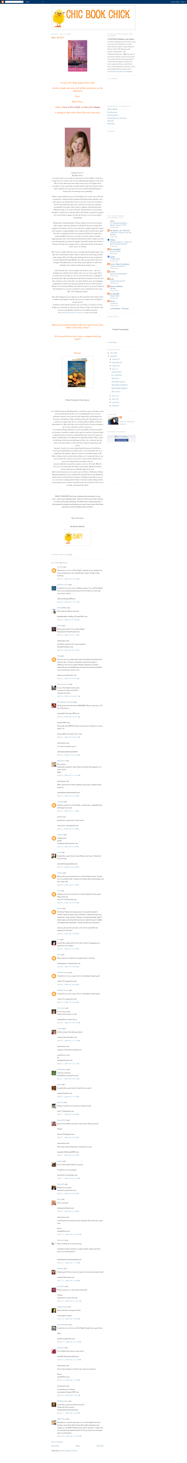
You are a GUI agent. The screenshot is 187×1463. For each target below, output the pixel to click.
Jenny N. (60, 1102)
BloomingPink (115, 249)
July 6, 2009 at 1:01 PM (68, 796)
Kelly (59, 1199)
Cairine (59, 873)
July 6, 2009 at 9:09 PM (68, 984)
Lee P (59, 852)
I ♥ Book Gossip (62, 972)
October (115, 359)
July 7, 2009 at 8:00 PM (68, 1114)
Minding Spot (112, 112)
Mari (59, 954)
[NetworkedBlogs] (121, 436)
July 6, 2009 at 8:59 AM (68, 620)
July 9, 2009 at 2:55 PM (68, 1211)
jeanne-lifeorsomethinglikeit (118, 274)
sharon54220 (61, 1120)
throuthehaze (61, 1069)
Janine (112, 256)
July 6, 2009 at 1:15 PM (68, 811)
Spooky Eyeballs (115, 251)
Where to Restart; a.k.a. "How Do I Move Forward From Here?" (121, 243)
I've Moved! (114, 303)
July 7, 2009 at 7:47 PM (68, 1096)
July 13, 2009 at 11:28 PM (69, 1359)
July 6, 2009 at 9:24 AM (68, 650)
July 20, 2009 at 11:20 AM (69, 1436)
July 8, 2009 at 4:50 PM (68, 1193)
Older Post (100, 1446)
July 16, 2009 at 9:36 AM (68, 1395)
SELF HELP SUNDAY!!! (120, 385)
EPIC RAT (111, 124)
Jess (58, 939)
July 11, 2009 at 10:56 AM (69, 1234)
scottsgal (60, 801)
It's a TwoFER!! (117, 375)
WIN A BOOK (112, 109)
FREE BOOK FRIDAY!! (120, 388)
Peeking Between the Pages (116, 118)
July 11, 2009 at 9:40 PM (68, 1280)
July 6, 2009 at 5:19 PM (68, 885)
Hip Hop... (113, 288)
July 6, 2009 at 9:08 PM (68, 966)
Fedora (59, 908)
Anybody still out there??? (118, 266)
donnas (59, 1161)
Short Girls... (116, 378)
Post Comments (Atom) (69, 1450)
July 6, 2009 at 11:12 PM (68, 1040)
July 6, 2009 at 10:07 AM (68, 717)
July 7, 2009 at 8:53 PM (68, 1155)
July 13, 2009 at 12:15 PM (69, 1342)
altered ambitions (116, 286)
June (114, 396)
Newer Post (55, 1446)
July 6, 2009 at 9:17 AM (68, 635)
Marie (59, 1084)
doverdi (60, 567)
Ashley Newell (62, 1307)
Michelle (110, 121)
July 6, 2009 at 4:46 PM (68, 867)
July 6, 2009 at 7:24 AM (68, 579)
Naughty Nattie (114, 296)
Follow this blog (121, 440)
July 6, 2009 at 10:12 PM (68, 1022)
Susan (112, 221)
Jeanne (112, 271)
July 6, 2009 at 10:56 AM (68, 755)
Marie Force (61, 760)
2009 (112, 356)
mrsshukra (60, 1347)
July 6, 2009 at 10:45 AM (68, 737)
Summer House (117, 372)
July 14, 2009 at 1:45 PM (68, 1380)
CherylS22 (61, 1286)
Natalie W (60, 1184)
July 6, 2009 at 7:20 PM (68, 933)
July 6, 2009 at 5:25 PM (68, 903)
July (114, 369)
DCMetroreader (62, 1401)
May (114, 399)
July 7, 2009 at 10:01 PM (68, 1178)
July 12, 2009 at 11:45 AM (69, 1301)
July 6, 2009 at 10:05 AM (68, 696)
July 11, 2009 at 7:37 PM (68, 1263)
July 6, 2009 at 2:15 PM (68, 829)
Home (78, 1446)
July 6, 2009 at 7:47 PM (68, 949)
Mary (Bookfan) (62, 1324)
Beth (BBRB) (62, 608)
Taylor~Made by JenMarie (119, 264)
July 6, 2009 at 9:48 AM (68, 678)
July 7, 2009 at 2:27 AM (68, 1063)
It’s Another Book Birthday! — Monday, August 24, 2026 (119, 224)
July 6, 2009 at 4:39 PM (68, 846)
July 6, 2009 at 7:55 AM (68, 602)
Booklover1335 (62, 584)
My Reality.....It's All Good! (120, 230)
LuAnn (59, 1028)
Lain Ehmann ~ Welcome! (119, 308)
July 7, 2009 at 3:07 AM (68, 1079)
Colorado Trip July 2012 (117, 281)
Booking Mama (112, 115)
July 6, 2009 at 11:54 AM (68, 775)
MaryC (112, 301)
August (115, 366)
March (114, 405)
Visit (112, 342)
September (116, 362)
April (114, 402)
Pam (58, 656)
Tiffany (113, 240)
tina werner (61, 1008)
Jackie (59, 625)
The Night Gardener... (119, 381)
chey (59, 890)
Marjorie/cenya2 (63, 684)
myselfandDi (114, 293)
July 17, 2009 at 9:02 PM (68, 1413)
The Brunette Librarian (65, 702)
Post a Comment (57, 1442)
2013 (112, 353)
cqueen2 (60, 834)
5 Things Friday (115, 259)
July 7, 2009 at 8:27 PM (68, 1137)
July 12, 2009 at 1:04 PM (68, 1319)
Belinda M (61, 1240)
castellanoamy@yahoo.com (117, 71)
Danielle (60, 1268)
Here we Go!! (116, 391)
